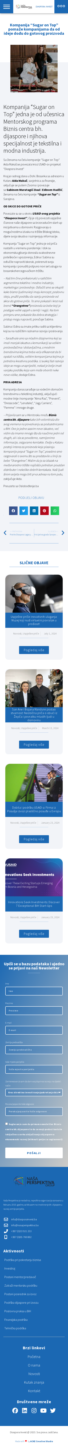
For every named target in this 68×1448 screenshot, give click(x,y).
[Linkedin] (24, 1410)
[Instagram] (34, 1410)
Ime (7, 983)
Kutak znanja (34, 1382)
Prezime (9, 1003)
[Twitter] (53, 1410)
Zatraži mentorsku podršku (20, 1285)
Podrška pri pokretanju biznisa (22, 1260)
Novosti (34, 1373)
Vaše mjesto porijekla (14, 1061)
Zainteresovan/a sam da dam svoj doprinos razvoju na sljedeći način (33, 1083)
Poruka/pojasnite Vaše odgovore (19, 1104)
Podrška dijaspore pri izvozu (21, 1302)
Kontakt (34, 1390)
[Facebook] (15, 1410)
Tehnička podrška (15, 1328)
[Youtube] (43, 1410)
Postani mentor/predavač (20, 1277)
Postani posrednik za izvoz (20, 1294)
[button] (13, 510)
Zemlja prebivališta (14, 1042)
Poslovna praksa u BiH (17, 1311)
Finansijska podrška (16, 1320)
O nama (34, 1365)
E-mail (8, 1022)
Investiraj (9, 1268)
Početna (34, 1356)
